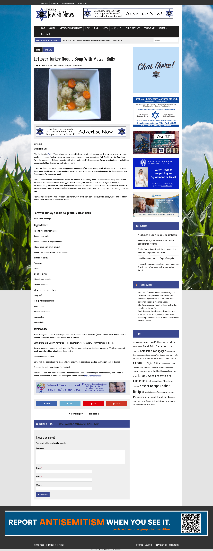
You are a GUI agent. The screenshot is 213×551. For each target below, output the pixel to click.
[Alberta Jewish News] (57, 14)
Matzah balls (59, 65)
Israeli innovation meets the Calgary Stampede (156, 258)
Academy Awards (138, 342)
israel (142, 376)
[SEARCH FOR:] (165, 39)
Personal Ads (149, 28)
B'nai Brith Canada (154, 346)
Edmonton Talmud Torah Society (142, 371)
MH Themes (60, 545)
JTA (49, 154)
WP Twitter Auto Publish (98, 550)
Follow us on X (83, 3)
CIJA (174, 359)
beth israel (136, 351)
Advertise (54, 3)
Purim (147, 397)
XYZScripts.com (117, 550)
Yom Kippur (151, 404)
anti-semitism (169, 342)
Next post (93, 414)
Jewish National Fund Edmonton (158, 381)
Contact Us (116, 28)
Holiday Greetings (68, 3)
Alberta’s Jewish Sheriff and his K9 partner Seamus (157, 234)
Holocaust (164, 371)
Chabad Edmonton (158, 359)
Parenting (171, 392)
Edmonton (164, 364)
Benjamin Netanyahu (171, 347)
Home (43, 28)
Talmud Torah (141, 401)
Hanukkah (156, 371)
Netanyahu (164, 392)
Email (38, 476)
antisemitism (137, 347)
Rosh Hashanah (160, 397)
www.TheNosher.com (92, 375)
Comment (40, 448)
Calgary (143, 355)
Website (39, 485)
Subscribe (44, 3)
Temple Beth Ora (152, 401)
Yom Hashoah (142, 404)
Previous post (77, 414)
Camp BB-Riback (168, 355)
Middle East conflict (152, 392)
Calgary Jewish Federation (154, 355)
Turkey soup (77, 65)
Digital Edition (91, 28)
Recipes (105, 28)
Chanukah (168, 358)
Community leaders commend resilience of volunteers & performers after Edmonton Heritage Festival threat (158, 267)
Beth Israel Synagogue (153, 351)
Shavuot (172, 398)
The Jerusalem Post (145, 285)
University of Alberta (166, 401)
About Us (52, 28)
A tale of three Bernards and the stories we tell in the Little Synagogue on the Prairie (157, 251)
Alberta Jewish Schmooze (71, 28)
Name (38, 468)
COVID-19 (139, 363)
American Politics (153, 342)
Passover (138, 397)
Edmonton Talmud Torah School (162, 368)
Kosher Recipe (47, 65)
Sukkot (135, 401)
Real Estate (45, 33)
